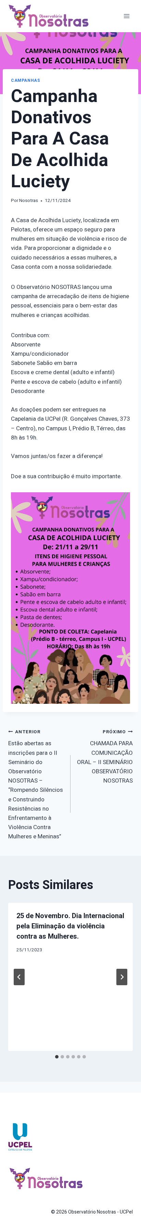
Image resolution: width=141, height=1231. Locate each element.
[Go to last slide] (19, 977)
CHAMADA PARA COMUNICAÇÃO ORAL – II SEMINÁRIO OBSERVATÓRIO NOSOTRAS (105, 756)
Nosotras (28, 200)
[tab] (57, 1056)
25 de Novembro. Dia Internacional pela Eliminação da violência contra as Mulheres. (70, 926)
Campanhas (25, 81)
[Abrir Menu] (126, 16)
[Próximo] (121, 977)
